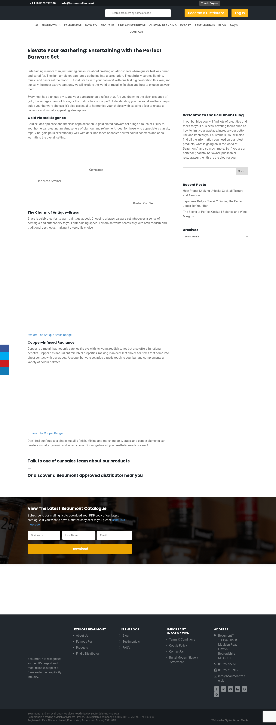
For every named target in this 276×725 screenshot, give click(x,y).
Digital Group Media (236, 720)
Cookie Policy (178, 645)
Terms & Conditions (182, 639)
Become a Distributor (206, 13)
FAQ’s (234, 25)
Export (185, 25)
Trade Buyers (209, 3)
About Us (107, 25)
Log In (240, 13)
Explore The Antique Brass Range (50, 335)
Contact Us (176, 651)
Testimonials (205, 25)
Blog (222, 25)
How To (91, 25)
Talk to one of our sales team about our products (79, 461)
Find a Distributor (132, 25)
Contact (137, 32)
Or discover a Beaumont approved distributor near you (85, 475)
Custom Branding (163, 25)
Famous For (73, 25)
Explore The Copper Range (45, 433)
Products (49, 25)
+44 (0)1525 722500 (43, 3)
